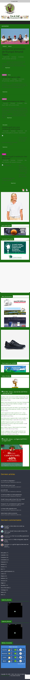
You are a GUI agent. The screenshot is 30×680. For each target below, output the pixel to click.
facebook (7, 162)
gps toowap (6, 80)
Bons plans (5, 125)
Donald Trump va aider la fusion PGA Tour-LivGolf (13, 499)
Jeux (2, 569)
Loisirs (4, 154)
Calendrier (3, 555)
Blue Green (22, 173)
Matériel (4, 75)
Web (2, 594)
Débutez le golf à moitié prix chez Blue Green (14, 157)
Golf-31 (6, 531)
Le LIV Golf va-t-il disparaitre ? (8, 480)
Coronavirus (4, 559)
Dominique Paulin (5, 675)
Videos (9, 75)
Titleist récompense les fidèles (13, 101)
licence (3, 132)
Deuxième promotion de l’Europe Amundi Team (13, 51)
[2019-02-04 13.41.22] (12, 604)
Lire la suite (15, 144)
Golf (3, 80)
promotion (8, 58)
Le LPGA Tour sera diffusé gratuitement (19, 536)
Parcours (3, 580)
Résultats (3, 585)
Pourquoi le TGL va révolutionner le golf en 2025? (12, 504)
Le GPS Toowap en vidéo (11, 77)
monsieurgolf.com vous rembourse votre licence (11, 128)
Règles (2, 583)
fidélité (6, 105)
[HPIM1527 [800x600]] (12, 626)
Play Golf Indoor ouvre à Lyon (8, 485)
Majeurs (3, 576)
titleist (17, 105)
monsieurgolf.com (9, 132)
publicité (16, 80)
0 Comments (21, 57)
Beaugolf (6, 526)
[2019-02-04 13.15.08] (18, 604)
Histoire (3, 566)
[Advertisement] (15, 277)
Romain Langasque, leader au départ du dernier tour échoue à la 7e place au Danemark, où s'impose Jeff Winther (13, 432)
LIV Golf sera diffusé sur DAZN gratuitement (11, 494)
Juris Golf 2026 (4, 490)
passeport (14, 162)
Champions (3, 557)
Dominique (14, 57)
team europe (13, 58)
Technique (3, 590)
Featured (4, 46)
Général (9, 46)
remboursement (22, 132)
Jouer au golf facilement (6, 571)
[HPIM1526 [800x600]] (18, 626)
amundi (3, 58)
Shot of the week (5, 587)
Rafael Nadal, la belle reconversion (9, 513)
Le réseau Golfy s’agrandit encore (9, 508)
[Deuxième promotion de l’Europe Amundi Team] (15, 36)
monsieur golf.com (23, 136)
